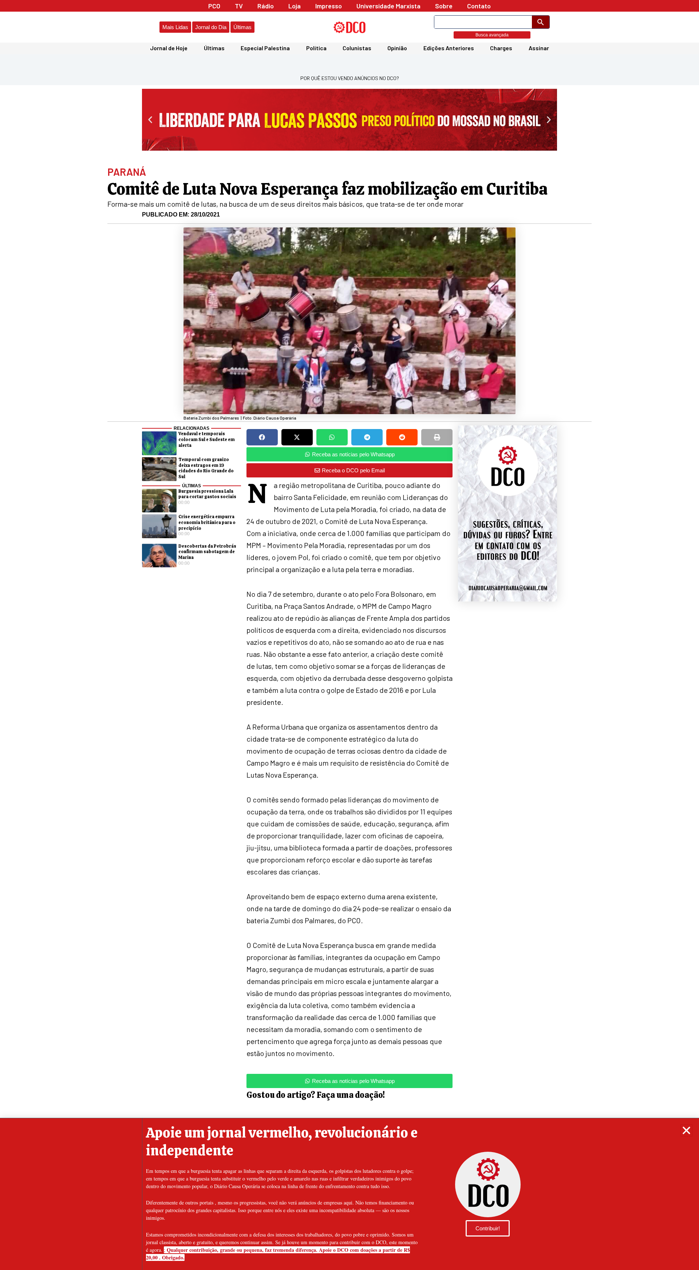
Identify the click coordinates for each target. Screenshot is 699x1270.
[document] (349, 635)
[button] (686, 1130)
